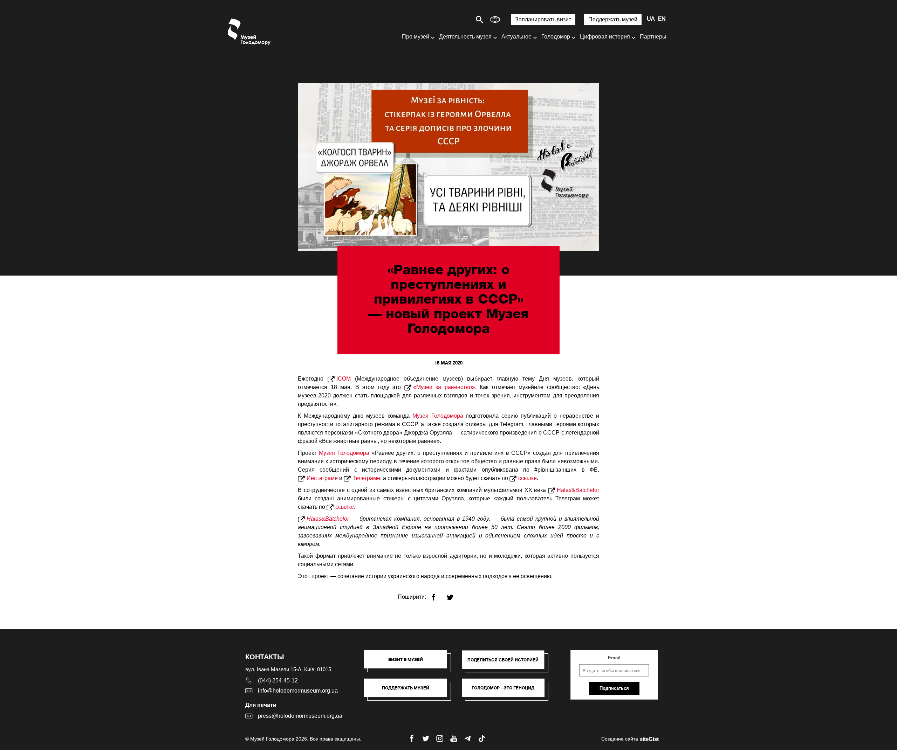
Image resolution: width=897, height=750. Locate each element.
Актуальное (516, 37)
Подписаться (614, 688)
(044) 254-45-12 (278, 680)
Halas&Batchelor (578, 490)
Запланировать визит (543, 19)
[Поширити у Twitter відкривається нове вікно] (454, 594)
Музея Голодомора (437, 416)
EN (662, 19)
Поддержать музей (612, 19)
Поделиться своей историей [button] (503, 659)
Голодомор (555, 37)
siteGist (649, 739)
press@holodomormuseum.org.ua (300, 716)
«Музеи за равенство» (444, 387)
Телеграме (366, 478)
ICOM (343, 379)
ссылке (527, 478)
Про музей (415, 37)
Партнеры (653, 37)
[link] (409, 691)
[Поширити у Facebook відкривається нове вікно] (438, 594)
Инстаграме (322, 478)
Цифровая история (605, 37)
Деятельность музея (465, 37)
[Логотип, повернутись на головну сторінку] (250, 32)
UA (651, 19)
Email (614, 657)
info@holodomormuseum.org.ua (298, 691)
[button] (409, 662)
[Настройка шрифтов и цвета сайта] (495, 19)
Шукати (455, 19)
